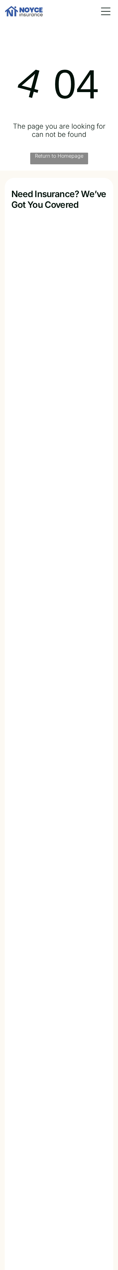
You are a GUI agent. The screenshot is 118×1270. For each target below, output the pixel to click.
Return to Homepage (59, 156)
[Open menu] (105, 11)
